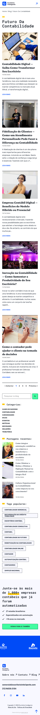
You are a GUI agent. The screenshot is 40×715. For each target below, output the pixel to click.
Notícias (6, 423)
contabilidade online (14, 548)
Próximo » (33, 386)
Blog (9, 11)
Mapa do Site (12, 707)
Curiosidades (8, 415)
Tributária (7, 432)
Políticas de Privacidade (24, 707)
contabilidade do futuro (16, 537)
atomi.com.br (24, 712)
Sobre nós (8, 674)
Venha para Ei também (20, 626)
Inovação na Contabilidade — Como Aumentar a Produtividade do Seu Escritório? (19, 278)
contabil (8, 532)
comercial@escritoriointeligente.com (19, 685)
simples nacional (12, 571)
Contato (23, 674)
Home (4, 11)
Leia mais (6, 94)
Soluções (6, 429)
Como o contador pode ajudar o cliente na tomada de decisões (19, 350)
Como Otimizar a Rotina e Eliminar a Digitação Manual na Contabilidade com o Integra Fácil (24, 469)
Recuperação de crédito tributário (15, 515)
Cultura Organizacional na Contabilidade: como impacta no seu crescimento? (25, 487)
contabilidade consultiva (16, 526)
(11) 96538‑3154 (9, 688)
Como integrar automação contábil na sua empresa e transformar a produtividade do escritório (25, 450)
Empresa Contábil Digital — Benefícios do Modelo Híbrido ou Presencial (20, 206)
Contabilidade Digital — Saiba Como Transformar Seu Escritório (18, 67)
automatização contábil (15, 560)
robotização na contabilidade (18, 543)
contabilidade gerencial (16, 510)
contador (9, 554)
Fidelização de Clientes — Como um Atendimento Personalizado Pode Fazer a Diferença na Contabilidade (20, 137)
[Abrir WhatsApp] (5, 709)
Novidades (6, 426)
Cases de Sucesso (10, 409)
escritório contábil (13, 521)
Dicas (4, 418)
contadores (10, 565)
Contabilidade (8, 412)
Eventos (6, 421)
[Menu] (36, 3)
